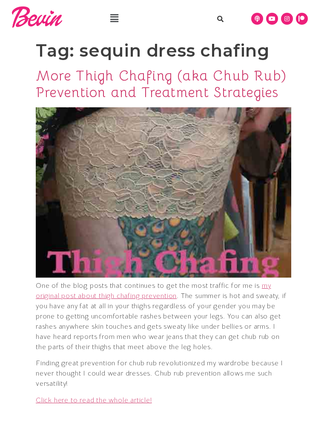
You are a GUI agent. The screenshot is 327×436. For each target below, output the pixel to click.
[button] (114, 18)
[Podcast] (257, 19)
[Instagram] (287, 19)
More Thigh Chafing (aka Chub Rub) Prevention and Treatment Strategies (161, 83)
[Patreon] (302, 19)
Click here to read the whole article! (94, 400)
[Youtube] (272, 19)
